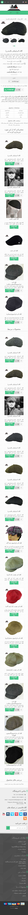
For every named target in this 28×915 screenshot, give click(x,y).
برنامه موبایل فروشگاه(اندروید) (19, 846)
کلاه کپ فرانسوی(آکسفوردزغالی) (14, 283)
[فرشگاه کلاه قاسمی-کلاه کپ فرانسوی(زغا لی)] (14, 272)
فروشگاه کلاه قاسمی (12, 66)
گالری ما (24, 844)
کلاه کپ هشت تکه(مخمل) (14, 670)
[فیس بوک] (25, 814)
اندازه (14, 78)
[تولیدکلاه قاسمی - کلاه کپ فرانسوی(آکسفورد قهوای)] (14, 723)
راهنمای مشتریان (22, 865)
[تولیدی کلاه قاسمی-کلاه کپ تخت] (14, 240)
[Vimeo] (12, 814)
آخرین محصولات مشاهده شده (19, 890)
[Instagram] (8, 814)
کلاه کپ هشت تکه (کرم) (14, 575)
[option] (21, 40)
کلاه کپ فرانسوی (19, 123)
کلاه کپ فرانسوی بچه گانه (14, 543)
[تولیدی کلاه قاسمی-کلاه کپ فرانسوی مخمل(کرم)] (14, 627)
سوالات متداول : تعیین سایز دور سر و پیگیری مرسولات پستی (15, 862)
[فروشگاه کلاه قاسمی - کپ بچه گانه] (14, 596)
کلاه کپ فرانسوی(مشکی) (14, 314)
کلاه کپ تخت (14, 251)
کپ (12, 123)
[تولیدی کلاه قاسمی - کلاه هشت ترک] (14, 532)
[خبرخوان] (25, 818)
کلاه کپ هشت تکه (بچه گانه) (14, 606)
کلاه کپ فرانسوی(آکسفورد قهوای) (14, 734)
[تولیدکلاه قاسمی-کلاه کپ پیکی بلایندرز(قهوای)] (14, 145)
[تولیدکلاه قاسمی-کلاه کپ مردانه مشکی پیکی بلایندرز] (14, 500)
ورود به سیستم (8, 2)
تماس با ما (23, 859)
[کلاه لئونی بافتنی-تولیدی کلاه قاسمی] (14, 208)
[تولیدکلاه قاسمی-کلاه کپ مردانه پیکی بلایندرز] (14, 176)
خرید (17, 89)
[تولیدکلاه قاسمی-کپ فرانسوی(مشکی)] (14, 303)
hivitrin (16, 908)
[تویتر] (21, 814)
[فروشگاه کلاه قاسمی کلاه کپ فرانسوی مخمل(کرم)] (14, 564)
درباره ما (24, 851)
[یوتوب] (3, 814)
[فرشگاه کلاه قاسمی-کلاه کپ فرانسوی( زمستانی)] (14, 754)
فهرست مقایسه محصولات (20, 893)
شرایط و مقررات (22, 849)
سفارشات (23, 880)
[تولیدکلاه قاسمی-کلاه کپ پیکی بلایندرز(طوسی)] (14, 342)
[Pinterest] (16, 814)
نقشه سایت (23, 868)
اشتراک (8, 828)
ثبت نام (11, 2)
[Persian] (26, 2)
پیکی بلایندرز (17, 125)
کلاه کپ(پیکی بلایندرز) (14, 155)
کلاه (27, 123)
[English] (23, 2)
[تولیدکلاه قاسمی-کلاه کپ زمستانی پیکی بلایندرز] (14, 437)
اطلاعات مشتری (22, 875)
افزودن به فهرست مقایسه (18, 63)
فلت (11, 125)
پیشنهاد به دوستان (6, 63)
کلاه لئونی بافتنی (14, 219)
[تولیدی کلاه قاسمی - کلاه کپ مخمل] (14, 659)
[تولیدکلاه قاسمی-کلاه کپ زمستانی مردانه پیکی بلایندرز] (14, 469)
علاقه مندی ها (23, 883)
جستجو (24, 895)
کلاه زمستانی (5, 123)
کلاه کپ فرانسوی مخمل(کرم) (14, 638)
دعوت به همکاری (22, 841)
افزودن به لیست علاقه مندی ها (13, 61)
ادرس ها (24, 878)
